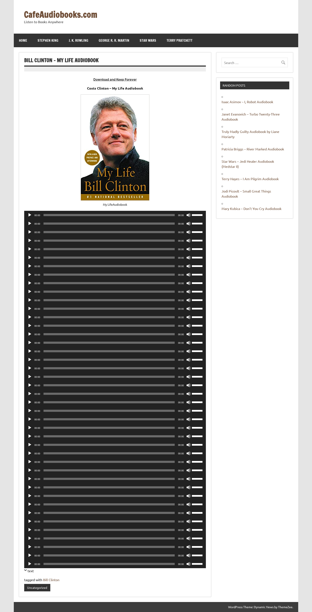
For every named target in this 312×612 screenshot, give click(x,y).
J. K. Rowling (78, 40)
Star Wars (148, 40)
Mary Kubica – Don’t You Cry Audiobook (251, 208)
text (31, 571)
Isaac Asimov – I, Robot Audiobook (247, 102)
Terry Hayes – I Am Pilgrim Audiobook (250, 179)
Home (23, 40)
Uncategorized (37, 587)
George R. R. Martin (114, 40)
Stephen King (48, 40)
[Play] (30, 215)
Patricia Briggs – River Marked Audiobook (253, 149)
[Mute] (188, 215)
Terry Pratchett (180, 40)
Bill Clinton (51, 580)
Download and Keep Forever (115, 79)
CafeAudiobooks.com (60, 14)
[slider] (198, 214)
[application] (115, 215)
